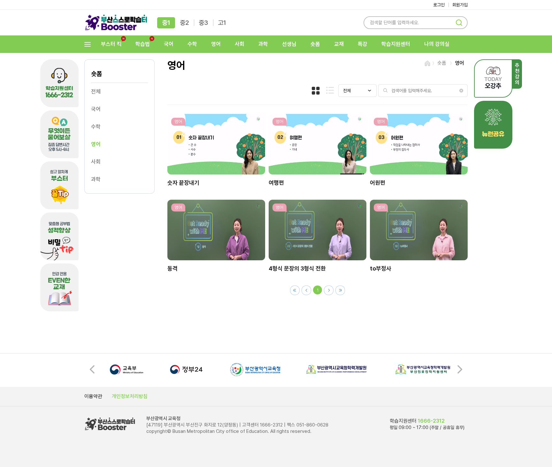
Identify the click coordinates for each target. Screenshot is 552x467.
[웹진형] (330, 90)
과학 (263, 44)
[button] (459, 369)
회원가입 (460, 4)
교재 (339, 44)
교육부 (126, 369)
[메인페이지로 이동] (116, 22)
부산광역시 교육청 (255, 369)
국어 (168, 44)
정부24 (187, 369)
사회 (239, 44)
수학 (192, 44)
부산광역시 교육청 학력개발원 (336, 369)
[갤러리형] (315, 90)
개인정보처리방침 (130, 396)
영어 (216, 44)
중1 (166, 22)
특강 (362, 44)
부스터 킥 (109, 44)
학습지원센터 (395, 44)
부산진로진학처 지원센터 (423, 369)
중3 (203, 22)
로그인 (439, 4)
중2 (184, 22)
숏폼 (315, 44)
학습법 (141, 44)
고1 (222, 22)
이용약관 (93, 396)
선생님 (289, 44)
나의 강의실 (436, 44)
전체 (96, 91)
